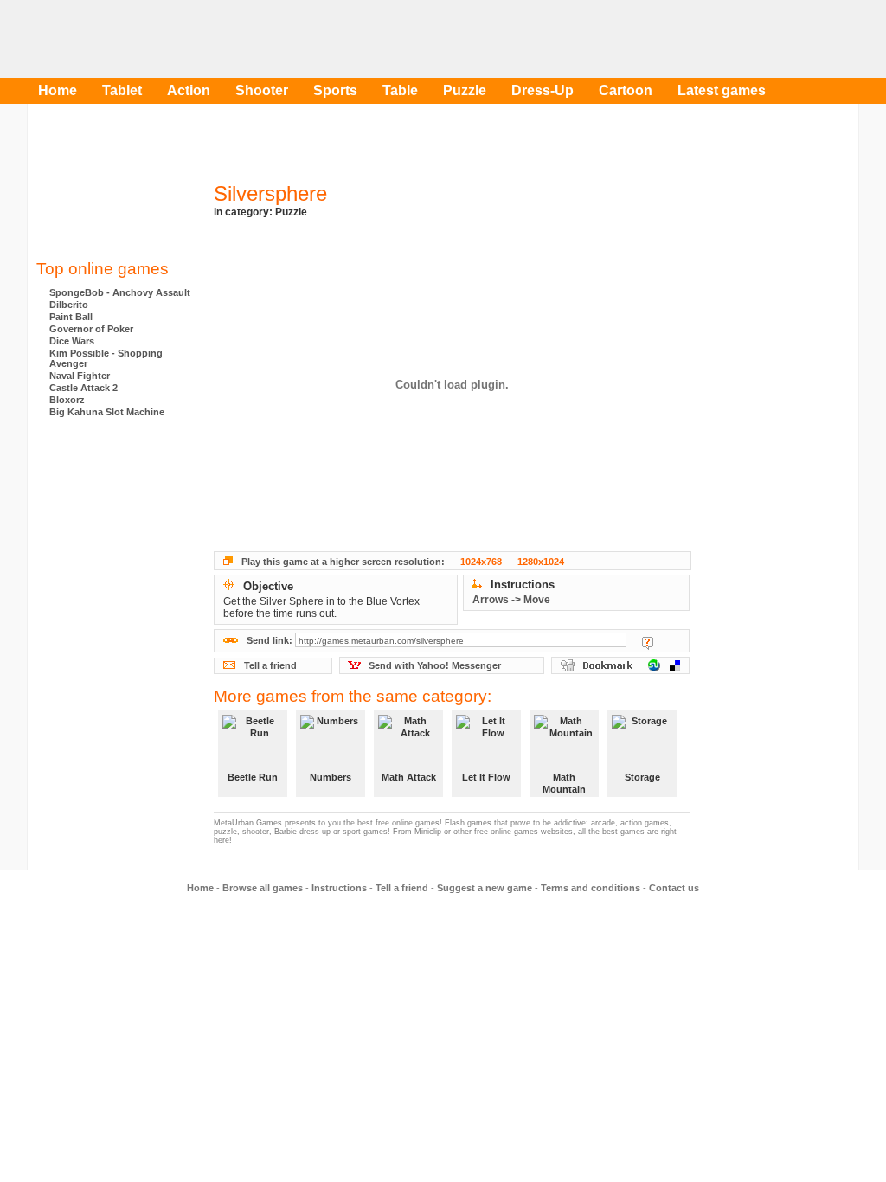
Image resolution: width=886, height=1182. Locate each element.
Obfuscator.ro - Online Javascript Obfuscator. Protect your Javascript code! (114, 674)
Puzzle (464, 90)
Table (400, 90)
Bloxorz (67, 400)
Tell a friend (270, 665)
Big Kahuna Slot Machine (106, 412)
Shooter (261, 90)
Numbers (330, 777)
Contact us (674, 888)
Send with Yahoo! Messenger (435, 665)
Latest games (721, 90)
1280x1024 (540, 561)
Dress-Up (542, 90)
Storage (642, 777)
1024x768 (481, 561)
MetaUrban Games (118, 39)
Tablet (122, 90)
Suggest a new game (484, 888)
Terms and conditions (590, 888)
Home (57, 90)
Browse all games (262, 888)
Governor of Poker (91, 329)
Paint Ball (71, 317)
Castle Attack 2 (83, 387)
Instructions (339, 888)
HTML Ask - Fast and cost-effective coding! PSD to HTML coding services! (114, 535)
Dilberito (68, 304)
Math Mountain (564, 783)
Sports (335, 90)
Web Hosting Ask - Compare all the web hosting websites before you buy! (114, 466)
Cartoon (625, 90)
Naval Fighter (79, 375)
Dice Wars (71, 341)
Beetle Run (253, 777)
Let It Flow (486, 777)
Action (188, 90)
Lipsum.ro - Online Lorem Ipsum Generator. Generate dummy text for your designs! (114, 604)
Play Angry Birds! (547, 39)
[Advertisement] (114, 186)
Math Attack (409, 777)
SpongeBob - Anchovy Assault (119, 292)
